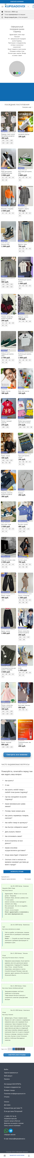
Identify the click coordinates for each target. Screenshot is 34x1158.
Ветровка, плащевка (7, 208)
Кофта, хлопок (5, 455)
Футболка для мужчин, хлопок (25, 280)
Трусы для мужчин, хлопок (24, 456)
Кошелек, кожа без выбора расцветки (6, 493)
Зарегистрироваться (11, 1072)
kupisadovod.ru (5, 877)
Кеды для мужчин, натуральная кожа (6, 172)
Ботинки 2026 (5, 244)
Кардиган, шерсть (23, 208)
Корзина (7, 1079)
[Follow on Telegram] (19, 73)
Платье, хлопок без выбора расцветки (7, 706)
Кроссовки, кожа (6, 524)
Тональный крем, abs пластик (24, 743)
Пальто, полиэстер (23, 595)
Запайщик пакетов (23, 134)
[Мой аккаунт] (28, 6)
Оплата (6, 1102)
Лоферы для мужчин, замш (7, 354)
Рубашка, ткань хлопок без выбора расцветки (8, 135)
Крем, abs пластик (23, 391)
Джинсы (3, 280)
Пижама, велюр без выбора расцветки (7, 317)
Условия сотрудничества (12, 1087)
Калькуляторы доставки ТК (13, 1108)
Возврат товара (9, 1090)
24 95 (19, 668)
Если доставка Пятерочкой (13, 1111)
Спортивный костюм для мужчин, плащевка (8, 669)
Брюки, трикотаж (6, 742)
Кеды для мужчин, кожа (8, 560)
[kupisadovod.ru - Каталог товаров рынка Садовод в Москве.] (15, 6)
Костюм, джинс (22, 560)
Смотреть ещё (26, 107)
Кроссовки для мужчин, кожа (25, 172)
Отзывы (6, 1097)
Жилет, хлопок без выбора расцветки (23, 631)
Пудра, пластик (5, 391)
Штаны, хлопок (5, 595)
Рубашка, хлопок (23, 317)
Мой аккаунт (8, 1076)
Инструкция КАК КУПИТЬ (12, 1084)
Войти (6, 1069)
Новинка (20, 493)
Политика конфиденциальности (14, 1093)
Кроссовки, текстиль (24, 705)
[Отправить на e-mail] (14, 73)
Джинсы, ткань (22, 244)
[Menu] (2, 6)
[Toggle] (3, 780)
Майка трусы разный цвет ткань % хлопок (24, 421)
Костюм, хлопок (23, 524)
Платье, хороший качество (6, 421)
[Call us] (17, 73)
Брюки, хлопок (5, 631)
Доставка (7, 1105)
